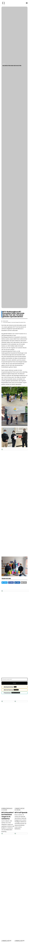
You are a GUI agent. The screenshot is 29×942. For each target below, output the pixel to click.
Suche (14, 683)
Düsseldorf (21, 322)
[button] (27, 3)
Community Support (7, 322)
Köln (25, 322)
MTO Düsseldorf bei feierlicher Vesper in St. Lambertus (7, 815)
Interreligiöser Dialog (6, 808)
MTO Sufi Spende (21, 812)
